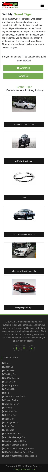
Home (7, 363)
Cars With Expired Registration (19, 448)
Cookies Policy (11, 404)
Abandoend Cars (12, 434)
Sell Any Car (10, 415)
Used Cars (9, 419)
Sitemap (8, 408)
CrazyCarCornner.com (24, 469)
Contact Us (9, 370)
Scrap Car (9, 426)
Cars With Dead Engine (15, 445)
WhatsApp (25, 68)
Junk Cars (9, 430)
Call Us (24, 76)
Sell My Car (9, 382)
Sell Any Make (11, 385)
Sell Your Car (10, 411)
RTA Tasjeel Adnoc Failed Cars (19, 452)
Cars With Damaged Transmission (20, 456)
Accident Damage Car (14, 437)
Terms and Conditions (14, 396)
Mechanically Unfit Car (15, 441)
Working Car (10, 374)
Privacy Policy (11, 400)
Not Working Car (12, 378)
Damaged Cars (11, 422)
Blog (6, 393)
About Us (8, 367)
